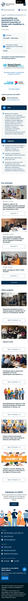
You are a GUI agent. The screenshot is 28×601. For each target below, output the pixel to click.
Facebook (7, 561)
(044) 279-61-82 (8, 536)
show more (14, 282)
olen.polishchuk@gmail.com (13, 99)
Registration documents (11, 553)
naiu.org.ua (13, 597)
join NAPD (14, 504)
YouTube (16, 561)
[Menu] (24, 4)
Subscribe (5, 578)
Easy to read (7, 547)
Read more (13, 213)
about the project (13, 320)
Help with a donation (10, 550)
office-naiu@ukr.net (9, 539)
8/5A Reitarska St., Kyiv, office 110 (13, 533)
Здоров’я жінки (8, 342)
